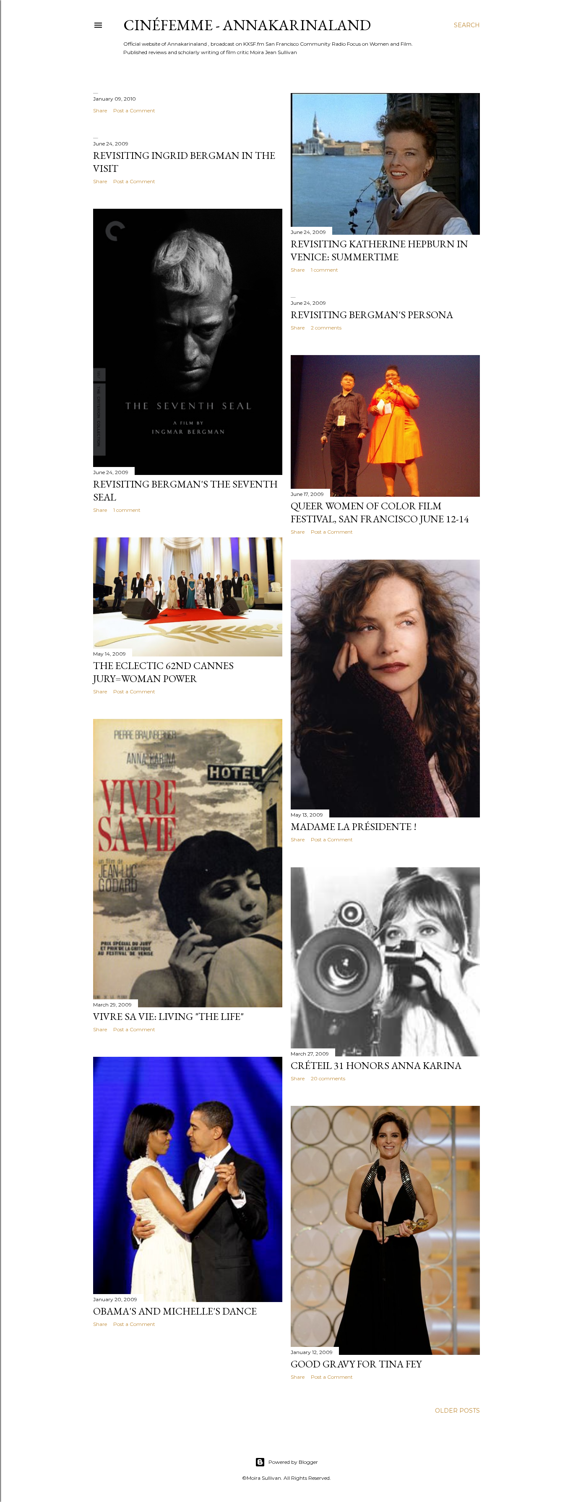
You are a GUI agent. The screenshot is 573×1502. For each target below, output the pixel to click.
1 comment (324, 270)
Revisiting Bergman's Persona (372, 314)
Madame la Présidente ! (354, 826)
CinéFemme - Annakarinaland (247, 25)
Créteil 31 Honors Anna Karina (376, 1065)
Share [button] (100, 110)
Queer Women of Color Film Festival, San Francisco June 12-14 (380, 512)
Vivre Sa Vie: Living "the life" (168, 1016)
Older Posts (457, 1410)
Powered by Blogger (293, 1462)
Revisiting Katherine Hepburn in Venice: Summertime (379, 250)
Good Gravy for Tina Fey (356, 1363)
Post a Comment (134, 110)
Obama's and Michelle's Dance (175, 1311)
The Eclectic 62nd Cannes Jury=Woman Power (163, 672)
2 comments (326, 327)
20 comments (328, 1078)
